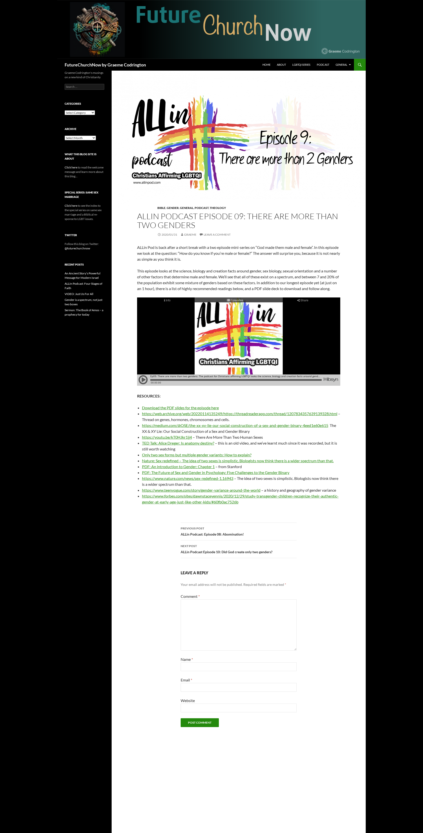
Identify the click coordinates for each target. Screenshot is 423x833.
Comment (190, 596)
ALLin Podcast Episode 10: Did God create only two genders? (226, 549)
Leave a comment (217, 234)
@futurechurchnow (77, 248)
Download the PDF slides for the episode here (180, 407)
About (281, 64)
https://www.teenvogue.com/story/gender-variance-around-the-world (201, 490)
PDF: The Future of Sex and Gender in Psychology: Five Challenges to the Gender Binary (215, 472)
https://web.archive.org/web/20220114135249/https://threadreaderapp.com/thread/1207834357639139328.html (239, 413)
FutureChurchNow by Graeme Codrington (105, 64)
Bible (161, 208)
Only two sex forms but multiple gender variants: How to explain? (196, 454)
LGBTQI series (301, 64)
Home (266, 64)
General (341, 64)
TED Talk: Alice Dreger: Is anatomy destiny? (178, 443)
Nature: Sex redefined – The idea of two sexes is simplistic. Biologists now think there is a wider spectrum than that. (238, 460)
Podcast (323, 64)
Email (186, 680)
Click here (71, 167)
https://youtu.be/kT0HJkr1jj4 (167, 437)
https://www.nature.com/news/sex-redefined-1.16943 (187, 478)
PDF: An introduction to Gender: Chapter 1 (178, 466)
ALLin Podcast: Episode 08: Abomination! (212, 531)
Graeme (190, 234)
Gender (173, 208)
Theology (218, 208)
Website (188, 700)
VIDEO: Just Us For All (79, 294)
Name (187, 659)
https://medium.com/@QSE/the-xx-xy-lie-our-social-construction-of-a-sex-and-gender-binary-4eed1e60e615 (235, 425)
